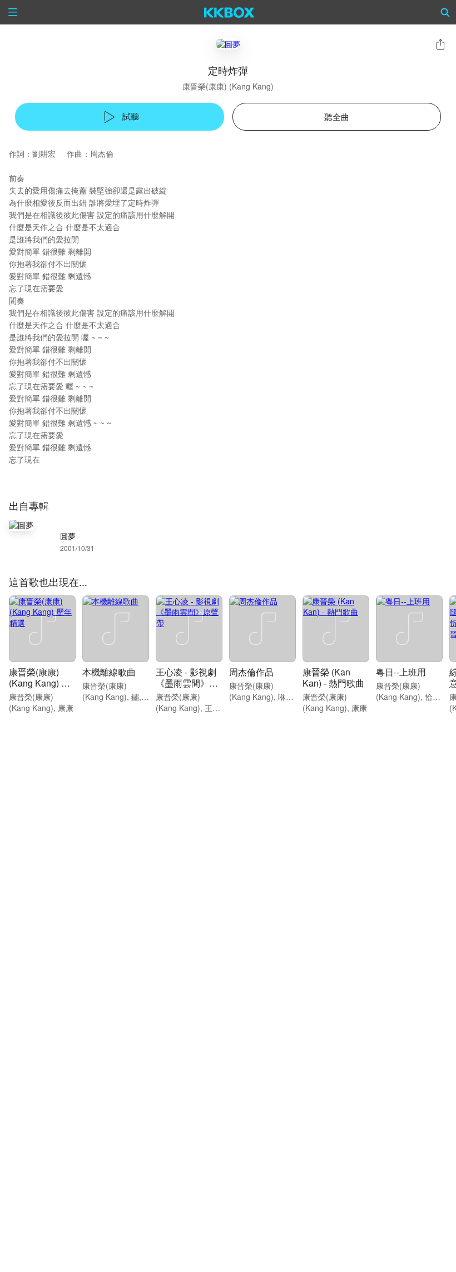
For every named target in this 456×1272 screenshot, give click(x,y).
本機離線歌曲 (109, 671)
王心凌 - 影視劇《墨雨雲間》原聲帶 (187, 682)
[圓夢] (228, 43)
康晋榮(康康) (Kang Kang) (228, 86)
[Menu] (12, 12)
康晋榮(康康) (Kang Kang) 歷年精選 (39, 682)
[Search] (445, 12)
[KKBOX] (229, 12)
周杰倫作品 (251, 671)
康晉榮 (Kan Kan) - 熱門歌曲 (333, 677)
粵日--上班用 (401, 671)
